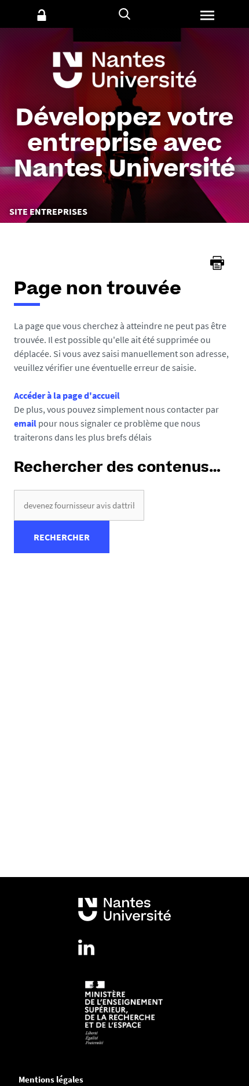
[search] (79, 505)
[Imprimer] (217, 263)
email (25, 423)
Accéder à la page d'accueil (67, 395)
